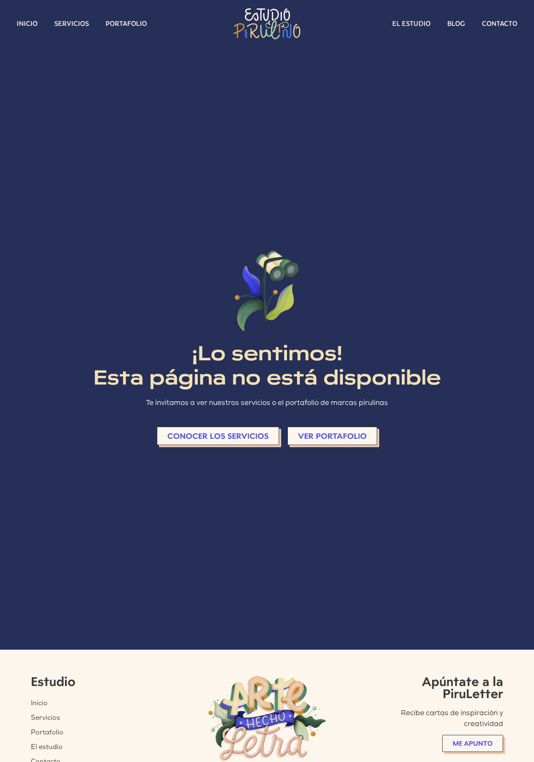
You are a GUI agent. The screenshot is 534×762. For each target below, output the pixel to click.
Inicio (27, 23)
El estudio (411, 23)
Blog (456, 23)
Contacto (499, 23)
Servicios (71, 23)
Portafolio (126, 23)
